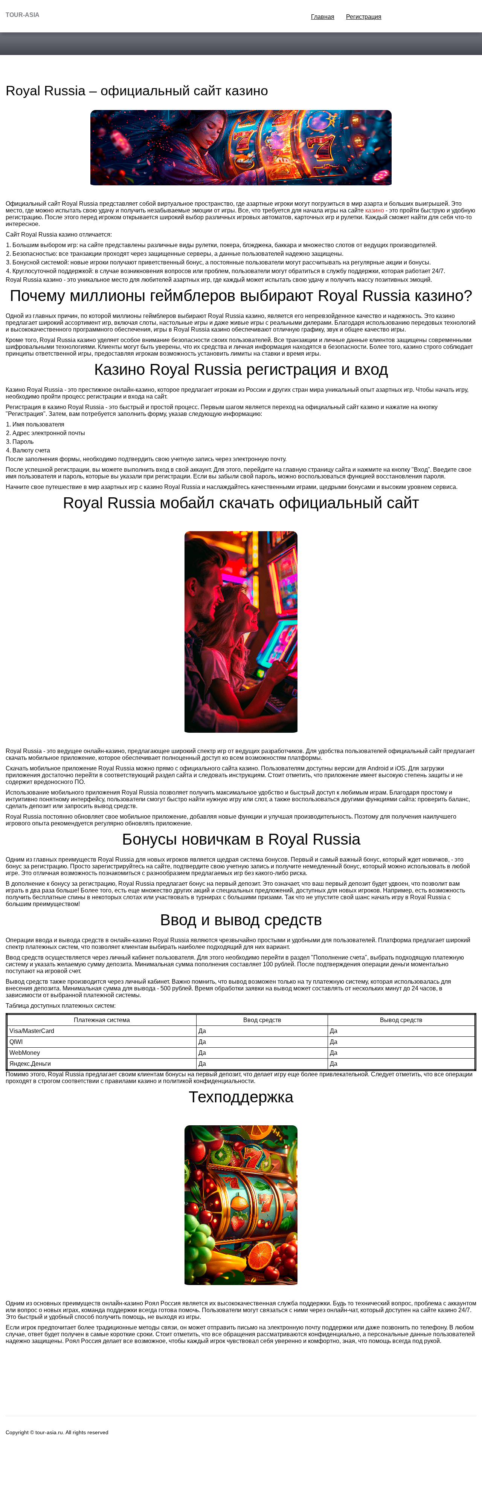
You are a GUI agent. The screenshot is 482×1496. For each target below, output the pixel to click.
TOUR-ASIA (23, 15)
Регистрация (363, 17)
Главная (322, 17)
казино (374, 210)
